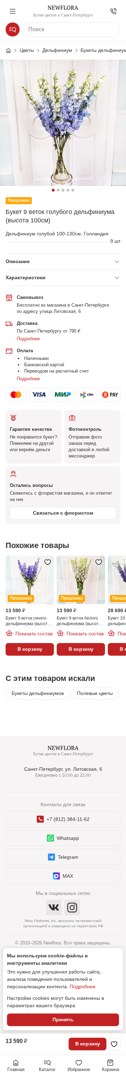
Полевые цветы (95, 693)
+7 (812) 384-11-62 (68, 819)
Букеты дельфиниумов (38, 693)
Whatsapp (68, 838)
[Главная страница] (12, 50)
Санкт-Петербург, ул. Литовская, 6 (63, 769)
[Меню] (13, 11)
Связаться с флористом (63, 513)
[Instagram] (72, 907)
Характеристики (26, 277)
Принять (63, 1019)
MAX (68, 876)
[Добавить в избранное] (114, 1044)
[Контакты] (113, 11)
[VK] (54, 907)
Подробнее (28, 338)
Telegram (68, 857)
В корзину (87, 1043)
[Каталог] (13, 29)
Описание (18, 261)
